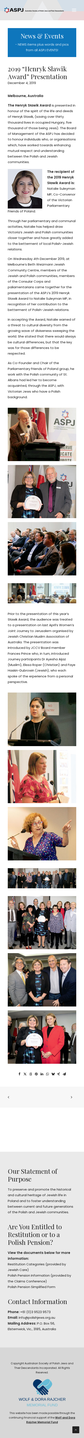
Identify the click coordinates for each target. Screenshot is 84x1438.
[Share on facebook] (19, 1074)
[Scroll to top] (75, 1429)
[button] (74, 10)
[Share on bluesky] (53, 1074)
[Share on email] (64, 1074)
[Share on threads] (30, 1074)
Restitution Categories (26, 1264)
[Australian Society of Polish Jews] (34, 10)
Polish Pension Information (29, 1275)
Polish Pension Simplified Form (31, 1287)
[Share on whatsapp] (47, 1074)
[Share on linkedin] (41, 1074)
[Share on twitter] (25, 1074)
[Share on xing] (58, 1074)
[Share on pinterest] (36, 1074)
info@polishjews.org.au (37, 1317)
